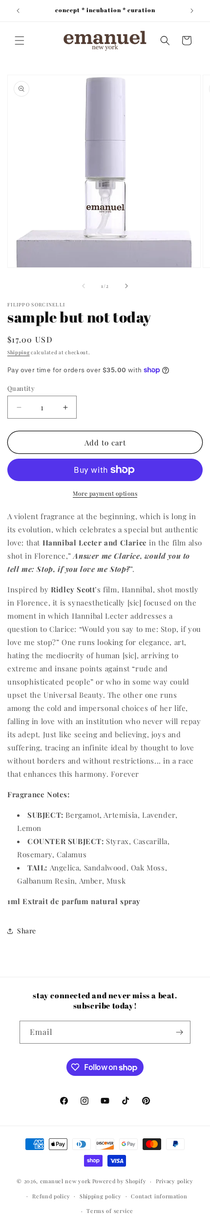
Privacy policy (174, 1181)
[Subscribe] (179, 1032)
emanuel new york (65, 1181)
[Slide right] (126, 286)
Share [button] (26, 930)
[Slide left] (83, 286)
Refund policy (51, 1196)
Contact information (159, 1196)
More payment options (105, 493)
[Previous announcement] (18, 10)
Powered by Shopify (119, 1181)
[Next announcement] (192, 10)
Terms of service (109, 1210)
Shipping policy (101, 1196)
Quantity (21, 388)
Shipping (18, 352)
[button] (19, 40)
